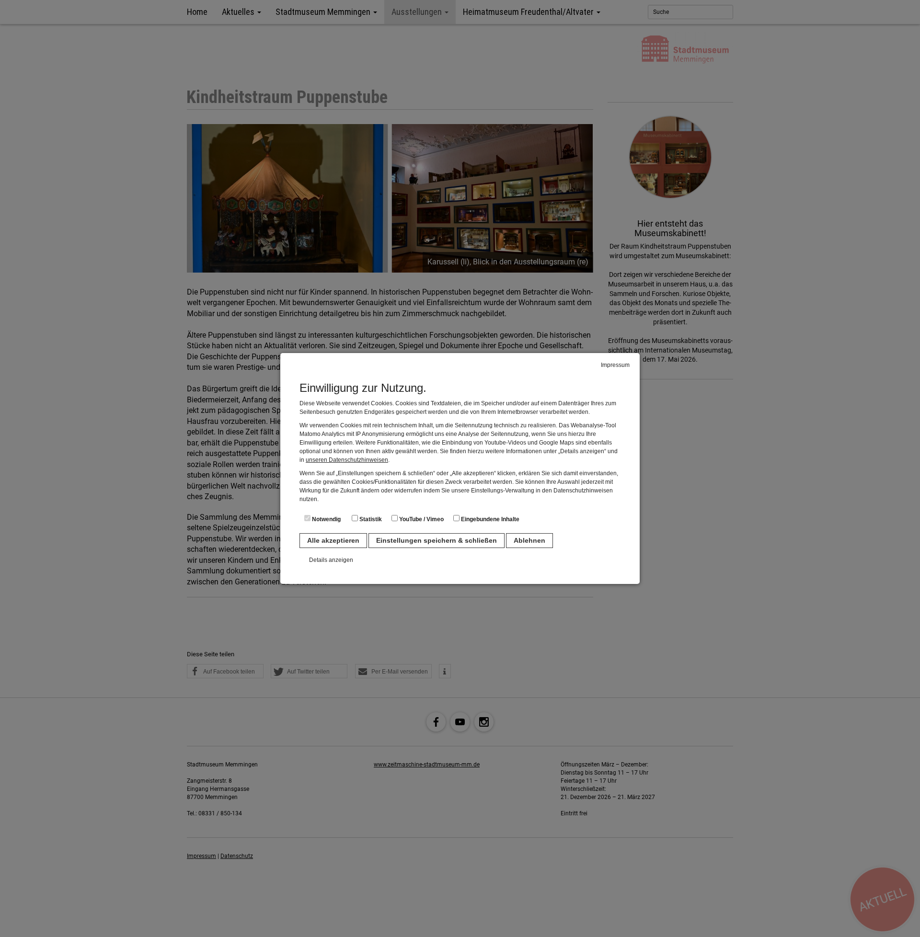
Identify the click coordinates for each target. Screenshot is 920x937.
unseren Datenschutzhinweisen (347, 460)
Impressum (615, 365)
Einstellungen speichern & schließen (436, 540)
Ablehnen (529, 540)
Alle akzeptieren (333, 540)
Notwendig (325, 519)
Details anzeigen (331, 560)
